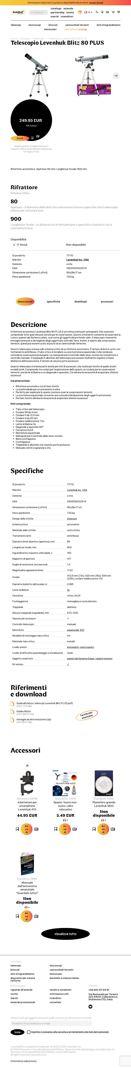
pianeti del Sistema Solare (80, 658)
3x (68, 590)
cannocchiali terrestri (77, 25)
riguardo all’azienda (21, 990)
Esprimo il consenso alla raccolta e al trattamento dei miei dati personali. (70, 1031)
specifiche (53, 301)
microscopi (35, 25)
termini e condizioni (60, 990)
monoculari (50, 29)
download (80, 301)
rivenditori (67, 16)
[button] (97, 12)
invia (17, 1032)
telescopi (16, 25)
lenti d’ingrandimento (108, 25)
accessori (107, 301)
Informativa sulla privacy (24, 1061)
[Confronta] (107, 12)
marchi (55, 16)
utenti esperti (87, 647)
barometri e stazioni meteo (64, 978)
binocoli (53, 25)
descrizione (25, 301)
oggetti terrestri (103, 658)
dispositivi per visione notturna (23, 979)
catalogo (56, 8)
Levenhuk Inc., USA (77, 259)
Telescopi (38, 38)
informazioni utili (59, 994)
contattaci (55, 1002)
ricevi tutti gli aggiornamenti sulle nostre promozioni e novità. (51, 1018)
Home (14, 38)
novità (70, 12)
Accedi (20, 138)
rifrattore (72, 518)
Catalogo (25, 38)
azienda (68, 8)
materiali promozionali (23, 1002)
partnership (57, 12)
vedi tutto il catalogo (75, 29)
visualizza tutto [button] (65, 934)
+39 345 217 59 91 (99, 990)
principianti (73, 647)
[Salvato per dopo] (102, 12)
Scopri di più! (96, 2)
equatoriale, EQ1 (75, 630)
